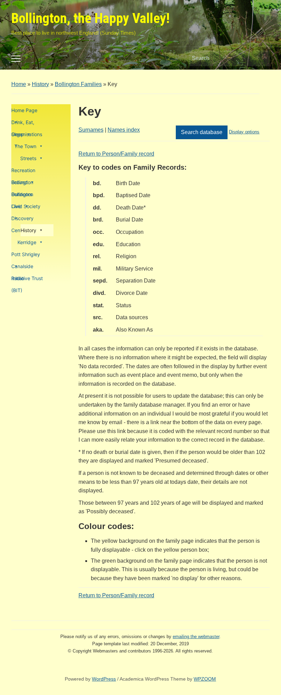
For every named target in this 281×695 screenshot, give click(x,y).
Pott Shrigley (25, 254)
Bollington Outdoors (22, 183)
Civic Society (25, 206)
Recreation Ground (23, 171)
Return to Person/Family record (116, 154)
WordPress (104, 679)
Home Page (24, 110)
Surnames (90, 130)
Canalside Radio (22, 267)
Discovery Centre (22, 219)
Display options (244, 131)
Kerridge (26, 242)
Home (18, 84)
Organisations (26, 134)
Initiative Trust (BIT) (27, 279)
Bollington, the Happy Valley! (90, 18)
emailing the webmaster (196, 636)
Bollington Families (78, 84)
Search (261, 58)
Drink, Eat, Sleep (22, 123)
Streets (28, 158)
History (40, 84)
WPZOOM (205, 679)
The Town (25, 146)
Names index (124, 130)
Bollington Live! (22, 195)
